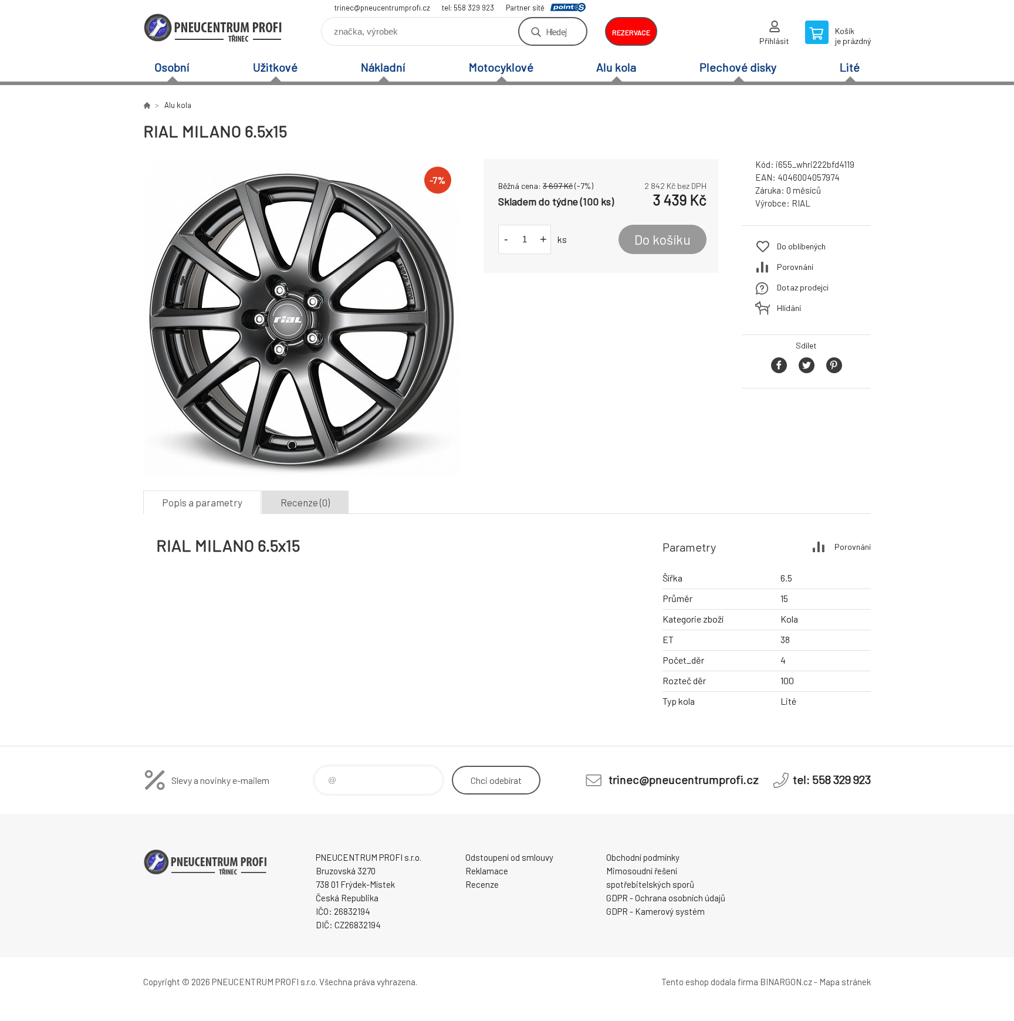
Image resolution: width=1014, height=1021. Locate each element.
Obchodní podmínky (643, 857)
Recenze (482, 884)
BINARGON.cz (786, 981)
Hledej (556, 31)
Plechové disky (737, 67)
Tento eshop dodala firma (709, 981)
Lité (850, 67)
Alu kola (616, 67)
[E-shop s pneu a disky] (146, 105)
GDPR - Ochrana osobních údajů (665, 897)
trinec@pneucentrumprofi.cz (382, 7)
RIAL (801, 203)
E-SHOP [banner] (213, 27)
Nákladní (383, 67)
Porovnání (795, 267)
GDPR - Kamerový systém (655, 911)
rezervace (631, 32)
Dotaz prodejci (803, 287)
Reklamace (486, 871)
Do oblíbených (801, 246)
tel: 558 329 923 (468, 7)
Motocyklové (501, 67)
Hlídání (789, 308)
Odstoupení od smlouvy (509, 857)
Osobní (172, 67)
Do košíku (662, 239)
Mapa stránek (845, 981)
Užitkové (275, 67)
